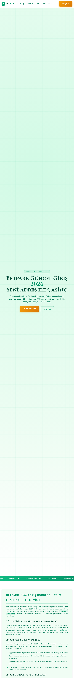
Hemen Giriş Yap (29, 309)
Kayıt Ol (30, 4)
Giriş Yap (65, 4)
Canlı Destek (48, 4)
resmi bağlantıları (61, 630)
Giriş (22, 4)
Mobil (38, 4)
